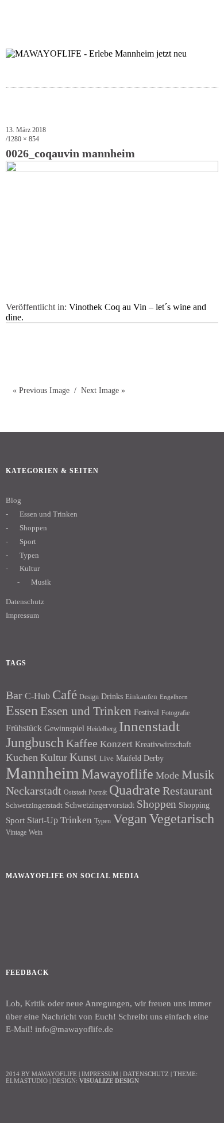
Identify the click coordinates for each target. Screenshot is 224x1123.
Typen (29, 555)
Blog (13, 500)
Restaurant (188, 790)
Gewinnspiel (64, 728)
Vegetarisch (181, 818)
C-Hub (37, 696)
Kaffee (82, 743)
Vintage (16, 832)
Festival (146, 712)
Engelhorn (174, 697)
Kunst (83, 757)
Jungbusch (35, 742)
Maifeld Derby (140, 758)
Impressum (22, 615)
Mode (167, 775)
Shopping (194, 804)
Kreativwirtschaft (163, 744)
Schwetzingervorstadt (99, 804)
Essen (22, 710)
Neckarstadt (33, 790)
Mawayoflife (117, 774)
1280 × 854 (23, 139)
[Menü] (20, 14)
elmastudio (27, 1080)
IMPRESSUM (100, 1073)
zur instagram (181, 15)
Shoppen (33, 527)
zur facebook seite (158, 15)
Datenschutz (25, 601)
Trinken (76, 820)
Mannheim (42, 773)
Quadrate (134, 790)
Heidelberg (102, 728)
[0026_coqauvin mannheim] (112, 169)
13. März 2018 (26, 130)
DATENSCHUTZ (146, 1073)
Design (89, 696)
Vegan (130, 819)
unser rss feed (203, 15)
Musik (41, 582)
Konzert (116, 744)
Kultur (30, 568)
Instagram (51, 914)
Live (106, 758)
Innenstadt (149, 726)
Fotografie (175, 712)
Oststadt (75, 792)
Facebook (20, 914)
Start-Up (42, 820)
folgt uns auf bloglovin (136, 15)
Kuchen (22, 757)
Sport (28, 541)
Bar (14, 695)
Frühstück (24, 728)
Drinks (112, 696)
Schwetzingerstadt (34, 805)
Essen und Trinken (49, 514)
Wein (36, 832)
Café (64, 695)
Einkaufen (141, 696)
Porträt (97, 792)
